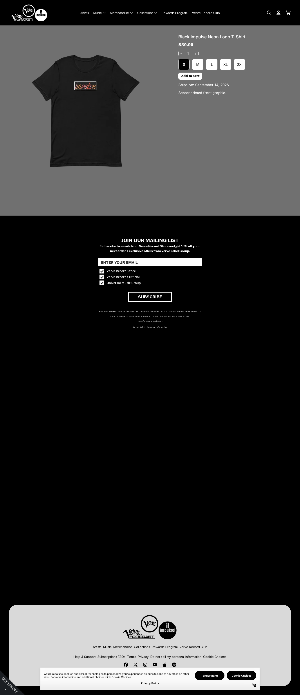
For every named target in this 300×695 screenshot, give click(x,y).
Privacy (143, 657)
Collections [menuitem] (145, 13)
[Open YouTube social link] (155, 665)
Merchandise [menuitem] (119, 13)
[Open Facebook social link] (126, 665)
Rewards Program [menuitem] (175, 13)
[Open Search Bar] (268, 12)
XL (225, 64)
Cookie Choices (214, 657)
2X (239, 64)
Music (107, 647)
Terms (131, 657)
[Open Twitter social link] (135, 665)
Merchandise (122, 647)
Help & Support (85, 657)
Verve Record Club (193, 647)
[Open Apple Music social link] (164, 665)
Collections (142, 647)
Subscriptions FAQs (111, 657)
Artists (97, 647)
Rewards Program (165, 647)
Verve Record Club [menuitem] (206, 13)
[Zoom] (85, 110)
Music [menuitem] (97, 13)
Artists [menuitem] (84, 13)
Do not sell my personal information (175, 657)
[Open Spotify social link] (174, 665)
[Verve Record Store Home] (29, 13)
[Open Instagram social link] (145, 665)
